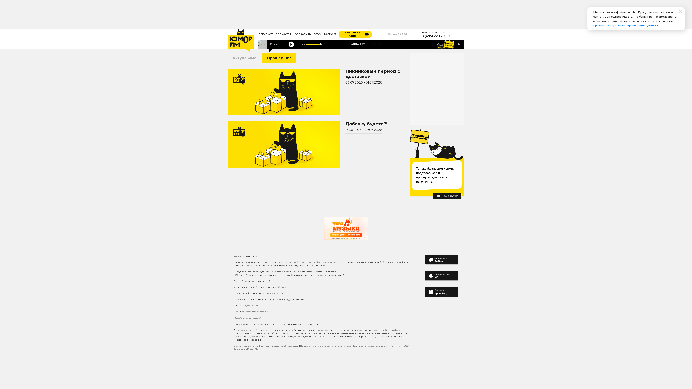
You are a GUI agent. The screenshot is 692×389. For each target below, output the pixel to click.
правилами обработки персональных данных (625, 25)
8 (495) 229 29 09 (436, 36)
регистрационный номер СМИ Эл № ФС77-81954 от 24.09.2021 (312, 262)
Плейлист (266, 34)
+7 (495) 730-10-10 (276, 293)
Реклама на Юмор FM (246, 349)
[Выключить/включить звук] (303, 44)
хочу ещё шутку (447, 196)
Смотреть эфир (352, 34)
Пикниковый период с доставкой (372, 74)
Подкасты (283, 34)
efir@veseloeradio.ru (287, 287)
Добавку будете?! (366, 123)
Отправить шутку (308, 34)
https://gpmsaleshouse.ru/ (247, 317)
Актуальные (244, 58)
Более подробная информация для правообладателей (266, 346)
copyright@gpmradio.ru (387, 330)
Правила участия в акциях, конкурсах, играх (325, 346)
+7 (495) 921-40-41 (248, 305)
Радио (329, 34)
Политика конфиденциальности (370, 346)
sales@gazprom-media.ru (255, 311)
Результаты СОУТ (400, 346)
